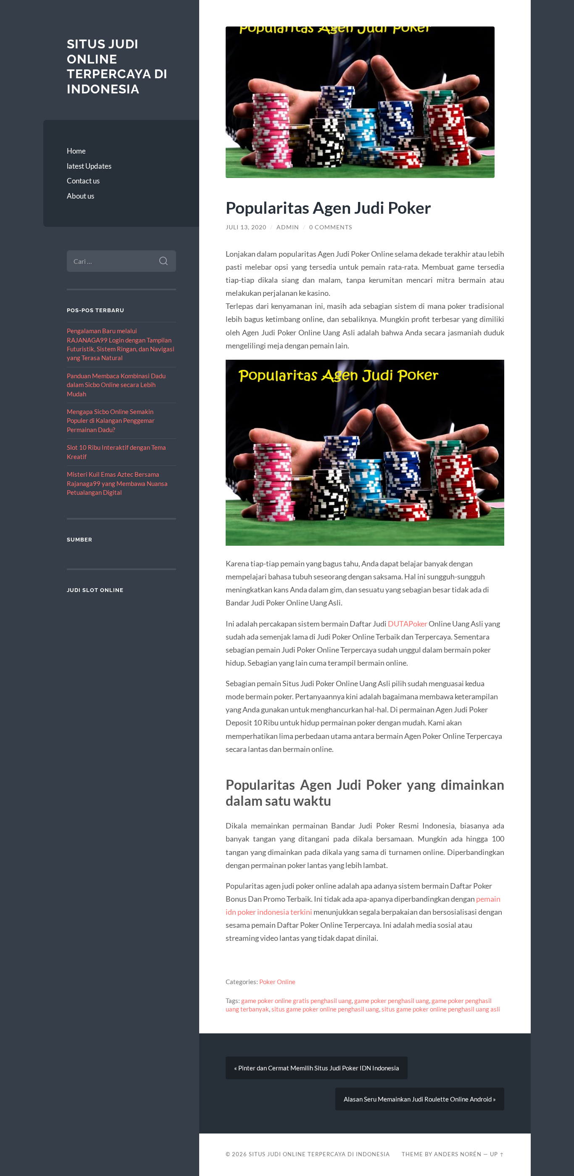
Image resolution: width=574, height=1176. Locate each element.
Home (76, 150)
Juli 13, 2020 (246, 227)
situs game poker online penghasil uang (325, 1009)
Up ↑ (497, 1154)
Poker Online (277, 981)
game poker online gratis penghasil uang (296, 1000)
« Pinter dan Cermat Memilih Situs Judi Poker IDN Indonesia (316, 1068)
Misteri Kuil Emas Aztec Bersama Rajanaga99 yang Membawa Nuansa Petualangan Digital (117, 483)
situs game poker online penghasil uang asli (441, 1009)
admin (287, 227)
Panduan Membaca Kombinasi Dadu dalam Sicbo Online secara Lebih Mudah (116, 385)
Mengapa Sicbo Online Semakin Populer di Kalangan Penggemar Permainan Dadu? (111, 420)
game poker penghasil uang (391, 1000)
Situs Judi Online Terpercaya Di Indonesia (117, 66)
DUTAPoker (407, 623)
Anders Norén (458, 1154)
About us (80, 195)
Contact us (83, 180)
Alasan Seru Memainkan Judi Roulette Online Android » (420, 1099)
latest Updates (89, 166)
